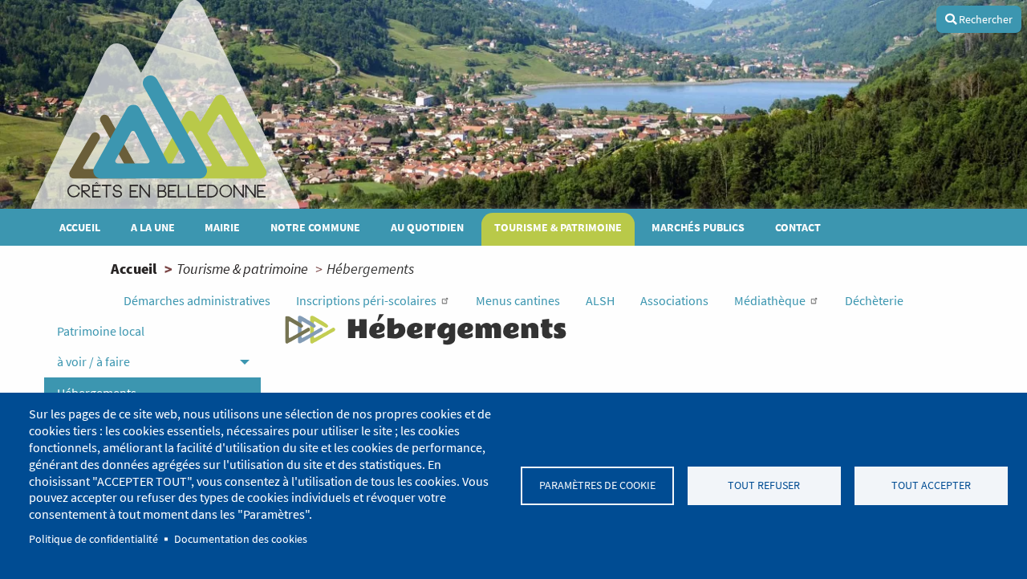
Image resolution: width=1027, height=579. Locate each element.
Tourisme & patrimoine (242, 268)
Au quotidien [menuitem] (427, 227)
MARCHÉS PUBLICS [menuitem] (698, 227)
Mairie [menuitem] (222, 227)
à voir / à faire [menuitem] (93, 361)
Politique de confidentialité (93, 539)
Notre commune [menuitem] (315, 227)
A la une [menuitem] (153, 227)
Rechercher (984, 19)
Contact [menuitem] (798, 227)
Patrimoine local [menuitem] (100, 331)
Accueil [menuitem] (79, 227)
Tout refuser (764, 485)
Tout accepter (931, 485)
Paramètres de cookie (597, 485)
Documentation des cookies (240, 539)
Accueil (133, 268)
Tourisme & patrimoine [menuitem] (558, 227)
